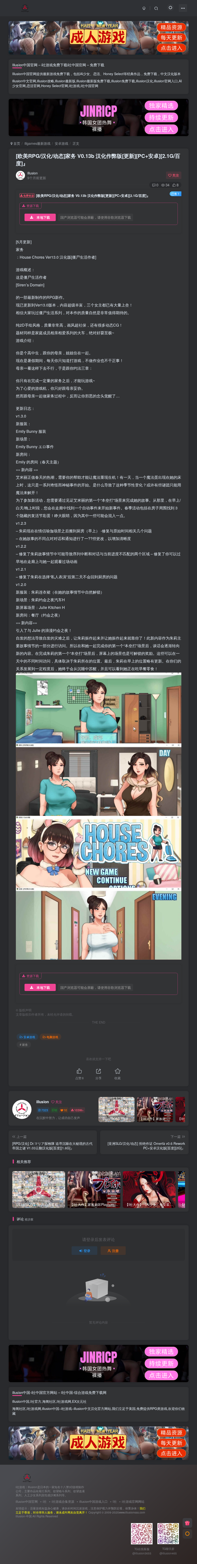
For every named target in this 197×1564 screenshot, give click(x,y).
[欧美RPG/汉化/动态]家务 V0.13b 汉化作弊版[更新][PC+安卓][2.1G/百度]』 (98, 159)
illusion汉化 (144, 80)
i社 (45, 1501)
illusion (32, 173)
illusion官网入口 (166, 80)
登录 (87, 1250)
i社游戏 (74, 85)
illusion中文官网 (24, 80)
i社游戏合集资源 (63, 1501)
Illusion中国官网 (24, 73)
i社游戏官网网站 (133, 1501)
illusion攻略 (45, 80)
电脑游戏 (52, 1037)
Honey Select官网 (54, 85)
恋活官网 (33, 85)
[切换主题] (187, 1534)
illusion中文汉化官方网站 (92, 1408)
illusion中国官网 (27, 1501)
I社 (115, 1501)
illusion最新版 (65, 80)
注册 (115, 1250)
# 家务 (24, 1044)
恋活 (96, 73)
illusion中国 (20, 1401)
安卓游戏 (61, 143)
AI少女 (85, 73)
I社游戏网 (64, 1401)
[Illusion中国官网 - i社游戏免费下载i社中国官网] (27, 1477)
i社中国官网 (89, 85)
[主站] (187, 1523)
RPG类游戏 (158, 1408)
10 (65, 1110)
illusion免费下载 (123, 80)
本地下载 (43, 217)
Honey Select (113, 73)
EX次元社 (79, 1401)
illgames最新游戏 (37, 143)
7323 (44, 1110)
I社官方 (35, 1401)
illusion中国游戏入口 (93, 1501)
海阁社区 (49, 1401)
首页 (16, 143)
